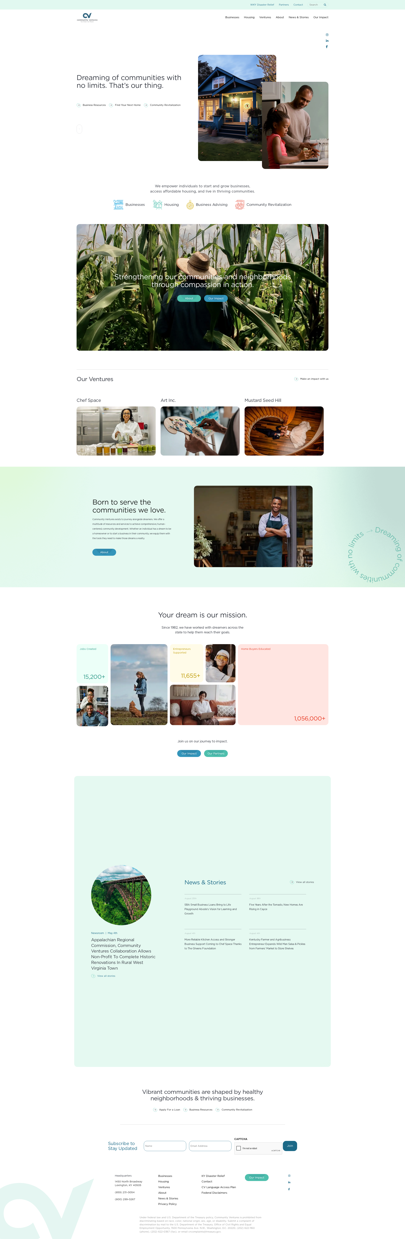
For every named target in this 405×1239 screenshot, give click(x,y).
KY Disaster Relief (213, 1176)
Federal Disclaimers (214, 1192)
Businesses (165, 1176)
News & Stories (168, 1198)
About (162, 1192)
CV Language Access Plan (219, 1187)
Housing (163, 1181)
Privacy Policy (167, 1204)
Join (290, 1145)
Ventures (164, 1187)
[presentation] (258, 1148)
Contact (298, 4)
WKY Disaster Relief (262, 4)
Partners (284, 4)
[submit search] (325, 4)
